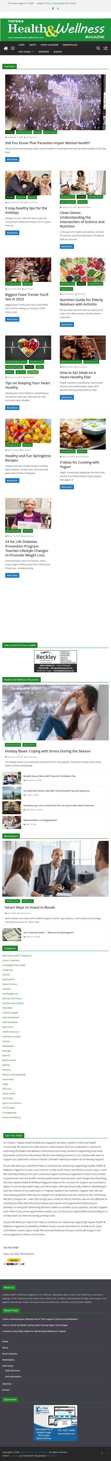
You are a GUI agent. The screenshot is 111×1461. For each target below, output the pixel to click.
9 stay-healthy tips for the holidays (26, 210)
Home (21, 44)
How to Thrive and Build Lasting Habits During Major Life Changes (35, 1325)
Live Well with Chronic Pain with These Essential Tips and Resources (56, 790)
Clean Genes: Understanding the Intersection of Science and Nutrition (82, 219)
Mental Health (50, 132)
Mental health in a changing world (40, 820)
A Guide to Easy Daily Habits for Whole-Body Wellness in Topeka (34, 1331)
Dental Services (9, 984)
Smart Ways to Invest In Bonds (30, 907)
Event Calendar (49, 44)
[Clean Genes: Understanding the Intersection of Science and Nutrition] (83, 183)
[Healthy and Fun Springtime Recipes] (28, 431)
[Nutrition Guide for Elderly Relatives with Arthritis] (83, 270)
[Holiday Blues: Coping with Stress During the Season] (55, 712)
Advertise (43, 51)
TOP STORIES (32, 372)
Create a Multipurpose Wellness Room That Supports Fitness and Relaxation (40, 1319)
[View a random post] (105, 48)
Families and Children (13, 1003)
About (32, 44)
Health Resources (68, 202)
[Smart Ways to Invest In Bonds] (55, 869)
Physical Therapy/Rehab (14, 1074)
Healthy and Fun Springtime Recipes (28, 458)
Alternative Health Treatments (17, 955)
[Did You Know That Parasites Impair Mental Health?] (55, 102)
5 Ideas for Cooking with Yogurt (79, 464)
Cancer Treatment (11, 960)
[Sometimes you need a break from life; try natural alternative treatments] (11, 807)
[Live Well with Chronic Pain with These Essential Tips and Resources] (11, 793)
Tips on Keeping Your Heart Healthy (27, 385)
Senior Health (66, 289)
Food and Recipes (95, 197)
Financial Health (12, 901)
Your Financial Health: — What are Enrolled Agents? (48, 932)
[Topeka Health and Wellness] (5, 48)
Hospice (6, 1041)
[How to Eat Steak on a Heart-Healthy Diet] (83, 348)
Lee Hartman (31, 137)
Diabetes (6, 989)
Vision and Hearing (11, 1117)
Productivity (8, 1079)
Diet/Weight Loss (67, 197)
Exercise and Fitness (14, 367)
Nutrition (21, 197)
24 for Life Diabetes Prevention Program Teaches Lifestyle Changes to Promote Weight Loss (26, 548)
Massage (6, 1050)
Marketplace (70, 44)
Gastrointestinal (24, 132)
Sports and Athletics (12, 1103)
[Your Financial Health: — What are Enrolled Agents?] (11, 934)
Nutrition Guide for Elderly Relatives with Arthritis (81, 302)
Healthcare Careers (11, 1036)
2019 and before (13, 1376)
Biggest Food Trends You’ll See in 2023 (26, 296)
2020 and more (12, 1370)
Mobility (9, 372)
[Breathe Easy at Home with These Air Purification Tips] (11, 778)
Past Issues (24, 51)
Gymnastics (7, 1027)
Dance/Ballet (8, 979)
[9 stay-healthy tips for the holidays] (28, 183)
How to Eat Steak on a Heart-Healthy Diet (78, 374)
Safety (5, 1084)
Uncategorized (9, 1112)
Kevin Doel (28, 289)
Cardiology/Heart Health (16, 362)
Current (6, 974)
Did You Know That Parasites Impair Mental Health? (47, 142)
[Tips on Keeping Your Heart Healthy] (28, 348)
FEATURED (9, 132)
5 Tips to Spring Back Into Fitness (60, 3)
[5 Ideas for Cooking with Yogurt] (83, 434)
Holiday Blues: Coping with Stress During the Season (48, 751)
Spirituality (7, 1098)
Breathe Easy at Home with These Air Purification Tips (49, 776)
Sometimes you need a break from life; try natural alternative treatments (58, 805)
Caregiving (7, 969)
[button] (32, 52)
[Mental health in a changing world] (11, 822)
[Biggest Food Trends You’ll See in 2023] (28, 270)
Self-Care (32, 197)
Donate (58, 51)
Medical (38, 132)
